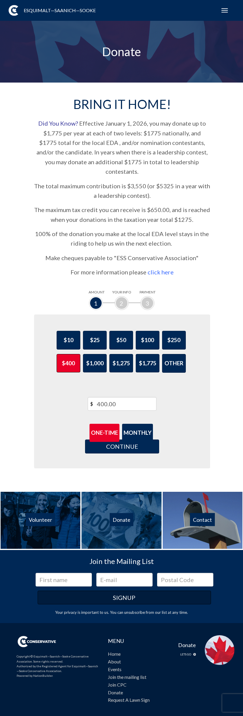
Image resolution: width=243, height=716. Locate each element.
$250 (173, 339)
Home (114, 654)
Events (115, 669)
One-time (104, 432)
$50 (121, 339)
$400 (68, 363)
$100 (147, 339)
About (114, 661)
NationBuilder (42, 675)
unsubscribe (134, 612)
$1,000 (95, 363)
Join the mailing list (127, 677)
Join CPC (117, 684)
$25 (95, 339)
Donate (115, 692)
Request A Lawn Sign (129, 700)
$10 (68, 339)
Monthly (137, 432)
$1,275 (121, 363)
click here (161, 272)
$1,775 (147, 363)
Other (173, 363)
